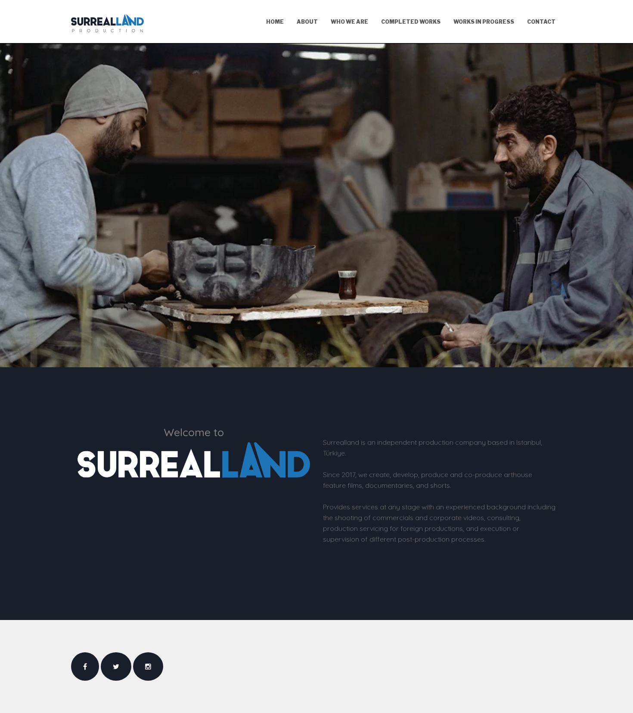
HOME (275, 22)
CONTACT (541, 22)
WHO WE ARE (349, 22)
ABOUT (307, 22)
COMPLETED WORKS (411, 22)
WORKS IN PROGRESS (483, 22)
